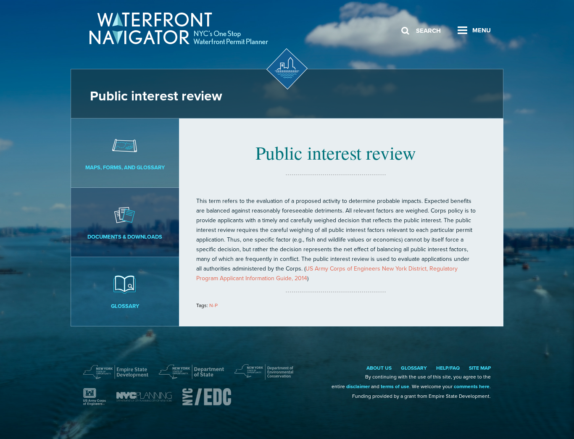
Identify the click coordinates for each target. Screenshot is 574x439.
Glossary (125, 306)
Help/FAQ (448, 368)
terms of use (395, 386)
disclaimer (358, 386)
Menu (481, 30)
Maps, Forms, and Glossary (125, 167)
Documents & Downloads (124, 237)
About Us (379, 368)
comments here (472, 386)
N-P (213, 305)
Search (428, 30)
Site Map (480, 368)
